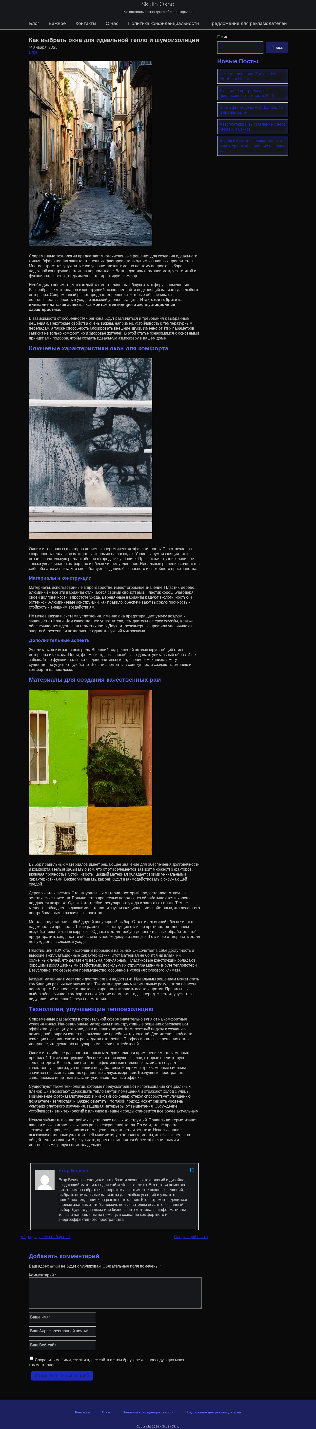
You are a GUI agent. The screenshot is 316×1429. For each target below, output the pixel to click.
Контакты (86, 23)
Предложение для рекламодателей (247, 23)
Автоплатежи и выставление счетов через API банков (253, 127)
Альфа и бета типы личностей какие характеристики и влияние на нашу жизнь (253, 145)
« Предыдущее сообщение (45, 1236)
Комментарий (42, 1274)
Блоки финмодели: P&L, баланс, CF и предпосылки (251, 110)
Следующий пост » (191, 1236)
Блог (34, 23)
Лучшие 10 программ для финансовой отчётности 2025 (247, 93)
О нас (112, 23)
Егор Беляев (73, 1170)
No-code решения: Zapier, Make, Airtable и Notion (249, 76)
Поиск (224, 37)
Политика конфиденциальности (163, 23)
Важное (57, 23)
